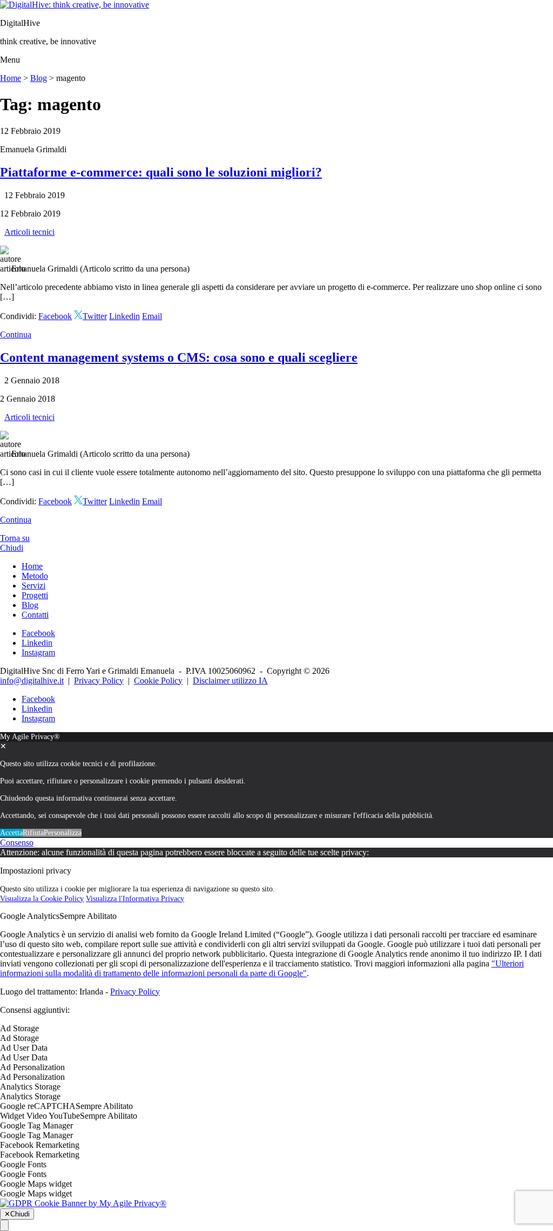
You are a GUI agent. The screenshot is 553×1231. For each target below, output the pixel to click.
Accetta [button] (11, 833)
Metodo (35, 575)
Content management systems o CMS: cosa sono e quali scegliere (179, 357)
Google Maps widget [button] (36, 1183)
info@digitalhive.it (32, 680)
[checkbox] (276, 1038)
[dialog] (276, 785)
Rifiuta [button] (33, 833)
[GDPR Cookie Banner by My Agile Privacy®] (83, 1203)
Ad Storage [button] (19, 1028)
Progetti (35, 595)
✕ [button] (3, 746)
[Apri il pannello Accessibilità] (4, 1225)
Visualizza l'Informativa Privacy (135, 899)
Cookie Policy (158, 680)
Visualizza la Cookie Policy (42, 899)
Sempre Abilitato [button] (88, 916)
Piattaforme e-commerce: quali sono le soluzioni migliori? (161, 172)
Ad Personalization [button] (32, 1067)
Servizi (33, 585)
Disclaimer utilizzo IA (230, 680)
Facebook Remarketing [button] (39, 1144)
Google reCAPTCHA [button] (38, 1106)
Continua (15, 334)
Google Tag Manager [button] (36, 1125)
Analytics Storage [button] (30, 1086)
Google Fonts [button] (23, 1164)
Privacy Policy (99, 680)
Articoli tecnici (29, 231)
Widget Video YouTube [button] (40, 1115)
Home (10, 78)
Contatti (35, 614)
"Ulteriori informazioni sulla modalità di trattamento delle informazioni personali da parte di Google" (262, 968)
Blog (38, 78)
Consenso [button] (16, 842)
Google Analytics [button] (29, 916)
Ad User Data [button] (24, 1047)
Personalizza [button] (63, 833)
